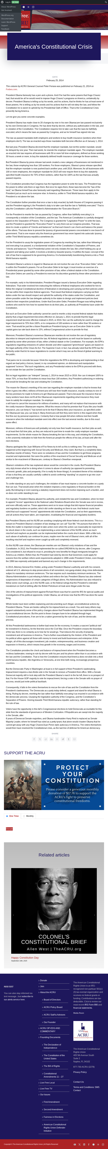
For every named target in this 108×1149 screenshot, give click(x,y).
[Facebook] (34, 739)
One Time (14, 816)
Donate (9, 829)
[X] (40, 739)
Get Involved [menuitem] (6, 10)
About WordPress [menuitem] (8, 7)
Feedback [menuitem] (5, 29)
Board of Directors (52, 1000)
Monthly (30, 816)
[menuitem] (2, 2)
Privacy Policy (80, 1072)
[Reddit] (46, 739)
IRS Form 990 (91, 1005)
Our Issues (45, 1094)
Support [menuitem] (4, 25)
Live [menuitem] (16, 2)
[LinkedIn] (51, 739)
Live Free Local (47, 1083)
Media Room (78, 1013)
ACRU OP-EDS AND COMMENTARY (50, 1029)
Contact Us (78, 1082)
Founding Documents (50, 1037)
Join (42, 986)
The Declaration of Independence (52, 1046)
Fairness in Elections (53, 1117)
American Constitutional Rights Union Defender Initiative (55, 1127)
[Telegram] (63, 739)
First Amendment (52, 1102)
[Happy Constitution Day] (54, 869)
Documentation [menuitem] (7, 19)
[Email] (74, 739)
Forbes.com (11, 89)
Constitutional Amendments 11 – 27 (53, 1075)
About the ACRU (48, 992)
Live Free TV (46, 1089)
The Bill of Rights (52, 1066)
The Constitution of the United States (54, 1057)
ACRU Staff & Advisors (54, 1015)
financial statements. (82, 1008)
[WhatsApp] (57, 739)
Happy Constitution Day (25, 957)
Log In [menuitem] (8, 2)
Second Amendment (53, 1109)
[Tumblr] (69, 739)
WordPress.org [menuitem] (7, 15)
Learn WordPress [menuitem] (8, 22)
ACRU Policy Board (53, 1007)
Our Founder (50, 1022)
